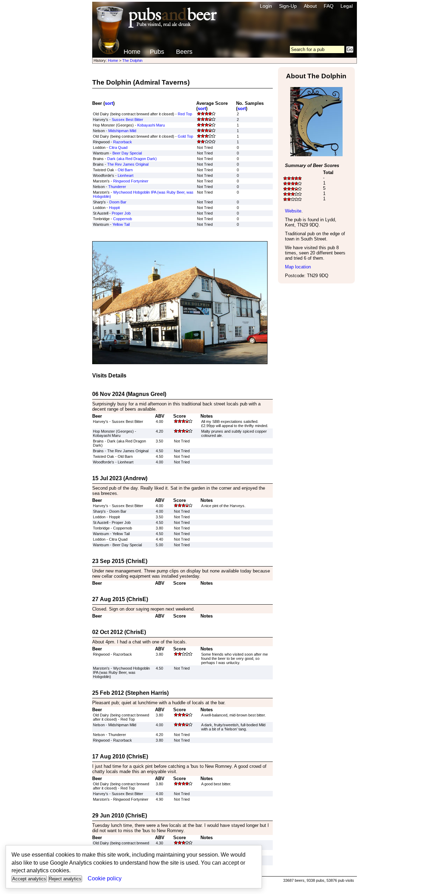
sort (109, 103)
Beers (184, 51)
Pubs (157, 51)
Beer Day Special (127, 153)
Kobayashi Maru (151, 125)
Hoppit (114, 208)
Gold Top (185, 136)
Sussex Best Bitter (127, 119)
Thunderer (117, 187)
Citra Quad (118, 147)
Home (132, 51)
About (310, 6)
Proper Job (121, 213)
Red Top (185, 114)
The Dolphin (132, 60)
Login (266, 6)
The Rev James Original (127, 164)
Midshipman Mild (122, 131)
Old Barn (125, 170)
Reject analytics (65, 878)
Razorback (122, 142)
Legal (346, 6)
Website (293, 211)
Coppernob (122, 219)
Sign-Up (288, 6)
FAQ (329, 6)
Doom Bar (117, 202)
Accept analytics (29, 878)
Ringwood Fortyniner (130, 181)
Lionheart (125, 175)
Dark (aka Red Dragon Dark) (132, 159)
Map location (298, 266)
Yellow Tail (121, 224)
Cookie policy (105, 878)
